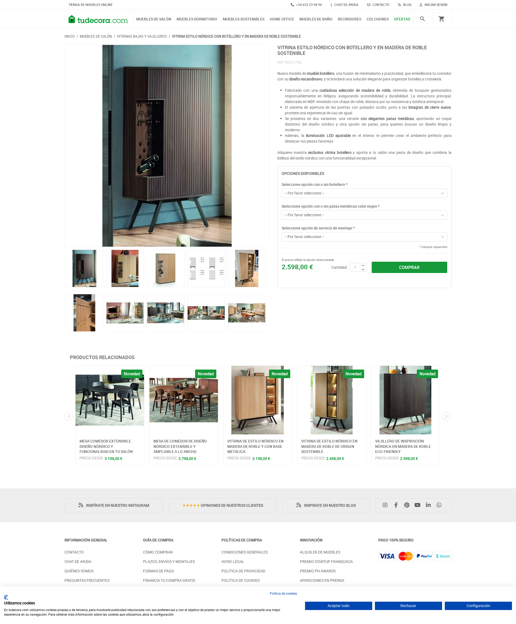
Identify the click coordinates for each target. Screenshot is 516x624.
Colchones (378, 19)
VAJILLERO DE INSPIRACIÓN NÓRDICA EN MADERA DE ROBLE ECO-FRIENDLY (403, 446)
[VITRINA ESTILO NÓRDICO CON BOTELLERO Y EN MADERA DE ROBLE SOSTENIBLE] (167, 146)
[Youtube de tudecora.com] (419, 505)
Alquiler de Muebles (320, 552)
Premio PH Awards (318, 570)
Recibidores (349, 19)
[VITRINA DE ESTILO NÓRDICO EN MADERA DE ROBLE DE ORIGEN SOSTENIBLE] (331, 400)
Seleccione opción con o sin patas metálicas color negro (330, 206)
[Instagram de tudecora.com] (386, 505)
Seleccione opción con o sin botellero (314, 184)
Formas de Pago (158, 570)
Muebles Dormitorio (197, 19)
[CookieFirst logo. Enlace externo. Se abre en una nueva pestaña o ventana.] (6, 597)
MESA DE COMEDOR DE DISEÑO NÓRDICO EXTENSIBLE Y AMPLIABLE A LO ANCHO (180, 446)
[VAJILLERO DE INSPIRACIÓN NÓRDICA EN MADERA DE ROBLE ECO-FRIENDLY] (405, 400)
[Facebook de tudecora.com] (397, 505)
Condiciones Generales (244, 552)
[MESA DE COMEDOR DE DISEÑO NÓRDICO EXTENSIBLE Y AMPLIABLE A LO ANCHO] (183, 400)
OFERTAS (402, 19)
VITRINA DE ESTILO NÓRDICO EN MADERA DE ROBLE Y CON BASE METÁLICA (255, 446)
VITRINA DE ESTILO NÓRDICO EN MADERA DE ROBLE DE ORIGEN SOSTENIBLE (329, 446)
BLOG (406, 4)
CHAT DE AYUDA (346, 4)
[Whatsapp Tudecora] (440, 505)
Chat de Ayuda (77, 561)
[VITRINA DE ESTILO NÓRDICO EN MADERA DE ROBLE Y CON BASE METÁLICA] (257, 400)
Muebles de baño (315, 19)
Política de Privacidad (243, 570)
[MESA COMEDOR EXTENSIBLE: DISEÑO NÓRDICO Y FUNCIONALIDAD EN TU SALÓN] (110, 400)
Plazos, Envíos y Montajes (169, 561)
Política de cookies (283, 593)
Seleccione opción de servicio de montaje (318, 228)
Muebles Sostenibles (243, 19)
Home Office (282, 19)
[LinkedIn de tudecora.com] (429, 505)
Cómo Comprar (158, 552)
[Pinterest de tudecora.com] (408, 505)
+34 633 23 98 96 (308, 4)
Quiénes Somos (79, 570)
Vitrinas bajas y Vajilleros (142, 36)
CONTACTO (380, 4)
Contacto (74, 552)
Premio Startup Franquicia (326, 561)
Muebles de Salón (153, 19)
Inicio (69, 36)
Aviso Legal (232, 561)
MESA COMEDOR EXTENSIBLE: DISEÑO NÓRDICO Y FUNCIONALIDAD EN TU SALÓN (106, 446)
